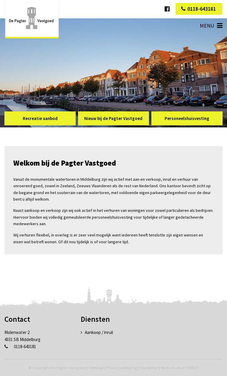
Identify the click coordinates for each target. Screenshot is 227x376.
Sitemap (96, 367)
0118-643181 (201, 8)
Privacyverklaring (121, 367)
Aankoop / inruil (99, 332)
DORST (193, 367)
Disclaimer (149, 367)
